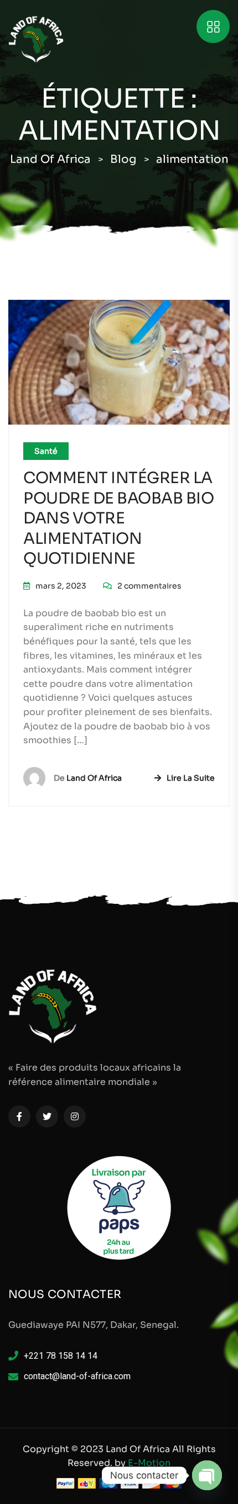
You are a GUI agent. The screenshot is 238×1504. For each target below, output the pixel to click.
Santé (46, 451)
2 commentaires (149, 586)
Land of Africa (94, 778)
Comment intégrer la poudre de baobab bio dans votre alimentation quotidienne (118, 518)
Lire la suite (191, 778)
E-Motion (149, 1463)
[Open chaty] (207, 1475)
